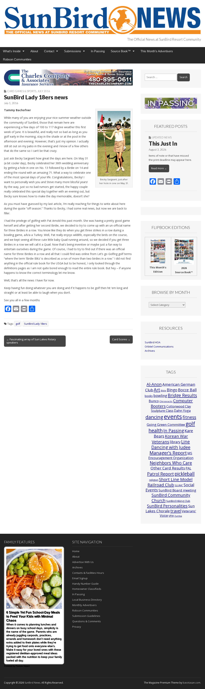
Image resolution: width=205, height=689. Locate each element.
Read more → (159, 168)
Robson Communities (17, 59)
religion (153, 480)
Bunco (154, 401)
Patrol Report (160, 474)
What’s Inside (12, 51)
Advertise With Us (83, 562)
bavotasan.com (191, 682)
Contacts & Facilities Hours (88, 573)
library (175, 442)
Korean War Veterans (170, 438)
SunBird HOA (152, 342)
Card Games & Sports (21, 91)
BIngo (172, 390)
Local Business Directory (87, 599)
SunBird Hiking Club (178, 501)
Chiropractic (166, 401)
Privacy (76, 627)
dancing (154, 417)
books (149, 396)
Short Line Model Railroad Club (170, 482)
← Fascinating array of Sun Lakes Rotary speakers (31, 340)
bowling (160, 395)
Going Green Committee (166, 424)
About (34, 51)
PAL (188, 468)
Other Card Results (168, 468)
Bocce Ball (187, 390)
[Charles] (68, 78)
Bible (163, 390)
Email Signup (80, 578)
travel (175, 511)
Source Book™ (121, 51)
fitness (189, 417)
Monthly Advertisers (84, 605)
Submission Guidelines (86, 616)
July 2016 (43, 91)
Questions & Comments (86, 621)
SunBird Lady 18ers (35, 323)
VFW (171, 516)
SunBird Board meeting (177, 490)
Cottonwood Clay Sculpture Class (171, 408)
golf (18, 323)
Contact (49, 51)
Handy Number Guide (85, 583)
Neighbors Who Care (171, 463)
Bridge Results (182, 395)
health (156, 430)
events (173, 417)
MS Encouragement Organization (170, 455)
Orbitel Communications (159, 346)
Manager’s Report (168, 453)
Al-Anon (154, 384)
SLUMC (179, 485)
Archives (150, 351)
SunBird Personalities (167, 506)
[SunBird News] (102, 17)
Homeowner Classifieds (86, 589)
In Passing (98, 51)
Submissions (72, 51)
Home (75, 551)
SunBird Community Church (171, 497)
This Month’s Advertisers (157, 51)
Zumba (178, 516)
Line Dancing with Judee (170, 444)
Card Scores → (121, 339)
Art (157, 390)
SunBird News (32, 682)
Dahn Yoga (182, 410)
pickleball (185, 473)
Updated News (162, 137)
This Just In (163, 143)
